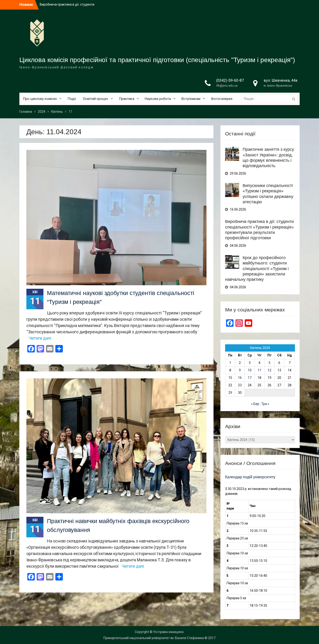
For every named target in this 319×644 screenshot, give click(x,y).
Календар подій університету (250, 477)
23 (240, 385)
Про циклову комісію (40, 99)
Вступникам (190, 99)
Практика (126, 99)
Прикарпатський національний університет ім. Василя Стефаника (153, 638)
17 (250, 378)
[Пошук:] (270, 99)
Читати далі (40, 338)
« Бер (255, 404)
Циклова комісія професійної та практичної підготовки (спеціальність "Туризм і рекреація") (157, 59)
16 (240, 378)
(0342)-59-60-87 (230, 80)
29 (230, 392)
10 (250, 370)
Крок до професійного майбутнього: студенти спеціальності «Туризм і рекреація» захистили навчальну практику (257, 268)
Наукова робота (158, 99)
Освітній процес (95, 99)
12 (269, 370)
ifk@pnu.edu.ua (226, 85)
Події (71, 99)
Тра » (265, 404)
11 (259, 370)
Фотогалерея (221, 99)
